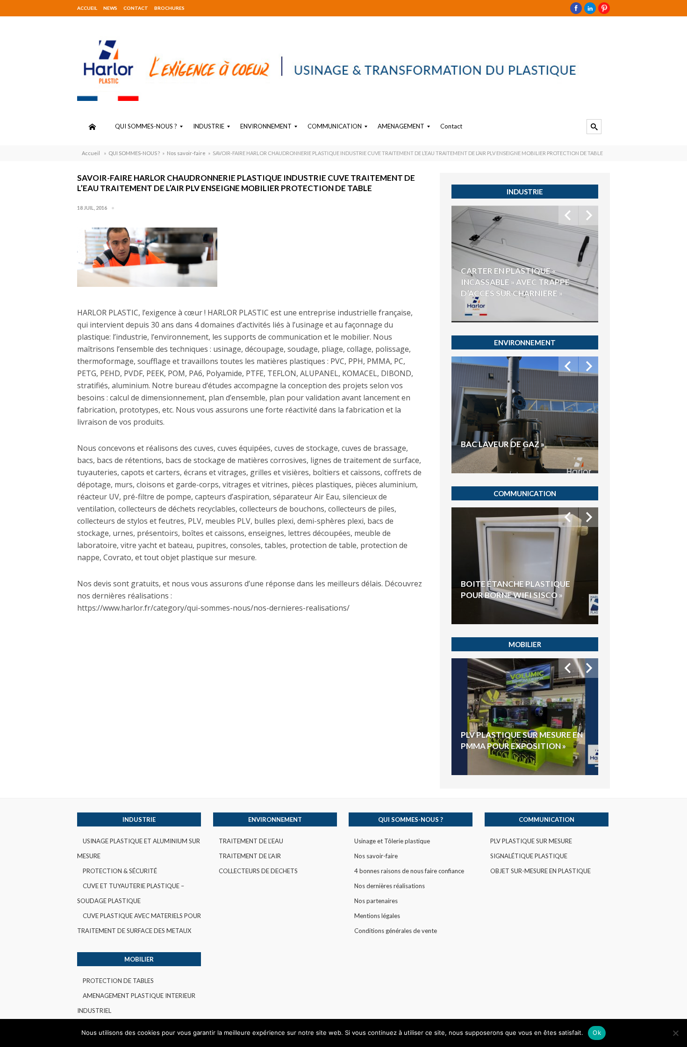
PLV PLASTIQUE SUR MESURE (531, 841)
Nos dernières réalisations (389, 886)
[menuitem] (92, 126)
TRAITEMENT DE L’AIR (250, 856)
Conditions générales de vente (395, 930)
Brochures (169, 8)
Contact (135, 8)
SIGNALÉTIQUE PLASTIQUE (528, 856)
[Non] (675, 1033)
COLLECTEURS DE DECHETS (258, 871)
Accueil (87, 8)
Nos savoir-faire (186, 153)
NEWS (110, 8)
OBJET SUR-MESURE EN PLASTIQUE (540, 871)
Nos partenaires (376, 901)
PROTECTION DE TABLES (118, 980)
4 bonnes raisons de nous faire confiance (409, 871)
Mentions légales (377, 915)
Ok (597, 1032)
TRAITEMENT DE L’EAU (251, 841)
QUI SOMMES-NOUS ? (134, 153)
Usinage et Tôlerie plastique (392, 841)
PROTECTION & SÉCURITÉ (120, 871)
